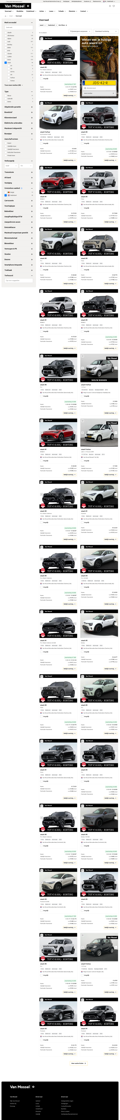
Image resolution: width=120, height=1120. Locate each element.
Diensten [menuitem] (72, 11)
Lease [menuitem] (51, 11)
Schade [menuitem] (61, 11)
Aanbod (38, 1101)
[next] (75, 115)
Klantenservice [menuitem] (97, 1)
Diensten (38, 1111)
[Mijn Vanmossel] (109, 6)
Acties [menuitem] (41, 11)
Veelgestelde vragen (67, 1101)
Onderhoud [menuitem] (30, 11)
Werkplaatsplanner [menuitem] (77, 1)
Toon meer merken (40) (12, 85)
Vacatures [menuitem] (86, 1)
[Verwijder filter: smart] (45, 25)
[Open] (32, 280)
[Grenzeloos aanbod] (21, 188)
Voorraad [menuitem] (8, 11)
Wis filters (62, 25)
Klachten (63, 1109)
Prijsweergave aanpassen (78, 31)
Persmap (12, 1106)
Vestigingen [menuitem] (66, 1)
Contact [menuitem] (83, 11)
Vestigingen (64, 1103)
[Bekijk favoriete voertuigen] (113, 6)
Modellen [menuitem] (20, 11)
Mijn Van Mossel (15, 1101)
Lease (37, 1103)
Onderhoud (39, 1109)
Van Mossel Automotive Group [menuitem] (51, 1)
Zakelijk (38, 1114)
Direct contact (65, 1111)
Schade (38, 1106)
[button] (109, 6)
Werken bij (13, 1103)
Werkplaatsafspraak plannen (69, 1114)
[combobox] (19, 280)
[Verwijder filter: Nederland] (56, 25)
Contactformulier (66, 1106)
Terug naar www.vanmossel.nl (14, 1)
